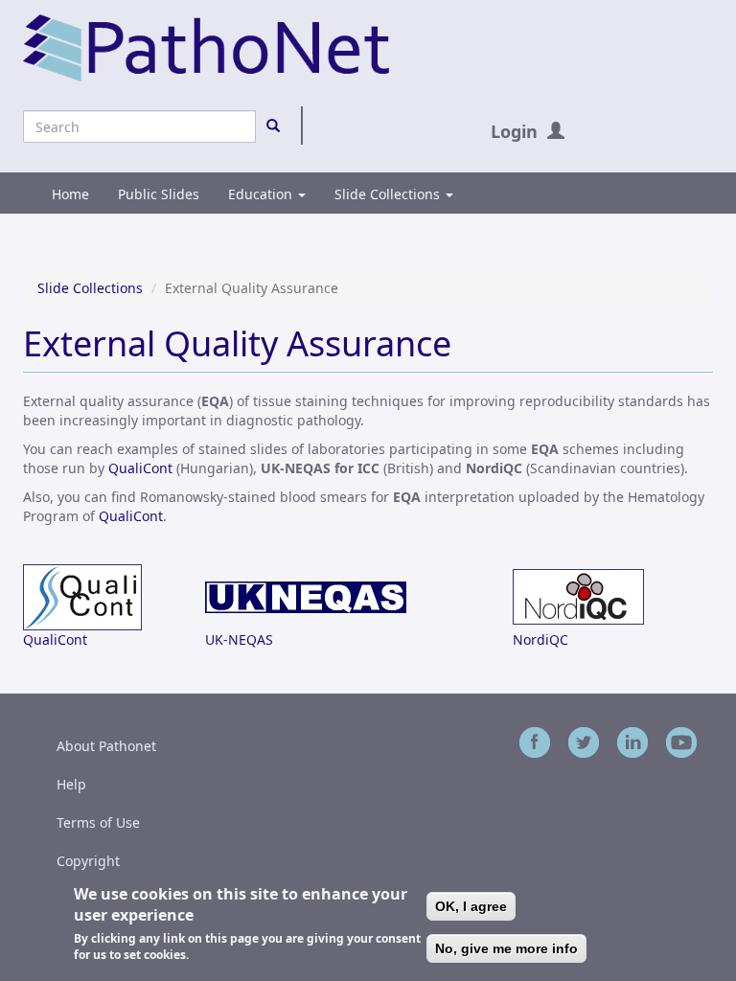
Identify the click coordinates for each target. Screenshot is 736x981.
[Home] (206, 46)
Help (71, 784)
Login (514, 131)
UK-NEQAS (239, 639)
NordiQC (540, 639)
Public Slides (158, 194)
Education (262, 194)
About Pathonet (106, 746)
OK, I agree (471, 906)
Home (70, 194)
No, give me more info (506, 948)
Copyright (88, 861)
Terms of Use (98, 822)
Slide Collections (389, 194)
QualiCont (140, 468)
